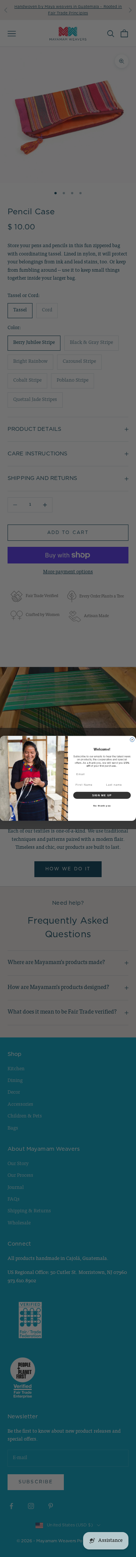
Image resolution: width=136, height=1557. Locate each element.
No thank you (102, 806)
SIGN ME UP (102, 795)
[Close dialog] (132, 740)
